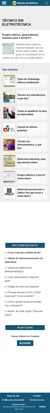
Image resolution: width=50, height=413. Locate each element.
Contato (37, 396)
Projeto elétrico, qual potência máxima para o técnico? (20, 36)
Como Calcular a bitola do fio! (24, 252)
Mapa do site (13, 396)
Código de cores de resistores (23, 286)
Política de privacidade (13, 400)
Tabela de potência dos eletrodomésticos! (18, 269)
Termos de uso (37, 400)
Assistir (25, 343)
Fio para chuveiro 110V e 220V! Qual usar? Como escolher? (23, 294)
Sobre (42, 406)
